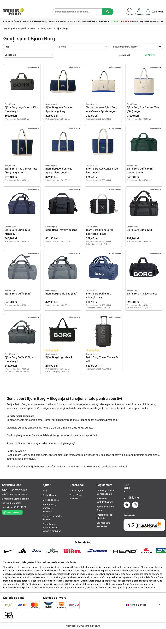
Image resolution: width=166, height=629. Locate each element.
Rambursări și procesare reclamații (49, 508)
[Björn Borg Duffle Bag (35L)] (62, 268)
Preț (7, 46)
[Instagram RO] (135, 504)
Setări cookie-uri (127, 487)
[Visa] (21, 605)
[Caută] (107, 11)
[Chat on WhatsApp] (12, 511)
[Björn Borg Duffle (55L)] (22, 268)
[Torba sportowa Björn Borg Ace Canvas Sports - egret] (103, 81)
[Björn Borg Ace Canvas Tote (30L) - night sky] (22, 143)
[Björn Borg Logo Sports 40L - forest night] (22, 81)
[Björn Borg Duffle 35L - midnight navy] (103, 268)
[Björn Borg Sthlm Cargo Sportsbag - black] (103, 204)
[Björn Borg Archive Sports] (144, 268)
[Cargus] (61, 605)
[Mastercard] (34, 605)
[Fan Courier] (48, 605)
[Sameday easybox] (74, 605)
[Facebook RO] (127, 504)
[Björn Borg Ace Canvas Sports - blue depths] (62, 143)
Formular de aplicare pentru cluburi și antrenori (51, 527)
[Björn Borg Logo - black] (62, 331)
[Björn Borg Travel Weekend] (62, 204)
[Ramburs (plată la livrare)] (8, 615)
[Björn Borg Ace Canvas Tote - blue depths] (103, 143)
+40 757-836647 (18, 494)
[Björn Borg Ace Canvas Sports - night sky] (62, 81)
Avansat (125, 55)
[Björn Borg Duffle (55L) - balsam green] (144, 143)
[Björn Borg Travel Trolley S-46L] (103, 331)
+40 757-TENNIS (18, 490)
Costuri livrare (49, 495)
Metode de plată (50, 500)
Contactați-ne (76, 490)
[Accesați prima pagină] (13, 11)
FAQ (44, 490)
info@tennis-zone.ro (19, 498)
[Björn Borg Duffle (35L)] (144, 204)
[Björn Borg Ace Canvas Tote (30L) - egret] (144, 81)
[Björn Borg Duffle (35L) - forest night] (22, 331)
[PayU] (8, 605)
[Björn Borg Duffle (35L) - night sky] (22, 204)
